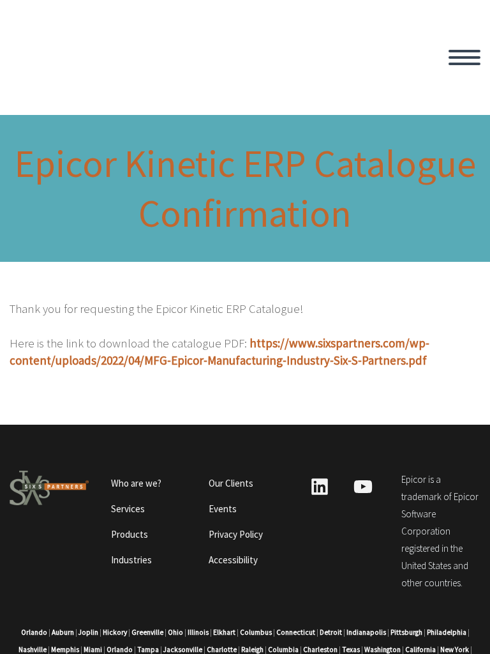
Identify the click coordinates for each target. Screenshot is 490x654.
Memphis (65, 649)
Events (223, 509)
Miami (93, 649)
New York (454, 649)
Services (128, 509)
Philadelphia (446, 632)
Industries (131, 560)
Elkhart (224, 632)
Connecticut (295, 632)
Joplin (88, 632)
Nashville (33, 649)
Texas (351, 649)
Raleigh (252, 649)
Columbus (256, 632)
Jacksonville (182, 649)
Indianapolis (366, 632)
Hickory (115, 632)
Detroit (331, 632)
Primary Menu (464, 57)
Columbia (283, 649)
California (420, 649)
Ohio (175, 632)
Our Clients (231, 483)
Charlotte (222, 649)
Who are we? (136, 483)
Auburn (63, 632)
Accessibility (233, 560)
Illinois (198, 632)
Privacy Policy (236, 534)
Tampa (148, 649)
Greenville (147, 632)
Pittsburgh (406, 632)
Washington (382, 649)
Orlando (34, 632)
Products (129, 534)
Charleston (320, 649)
